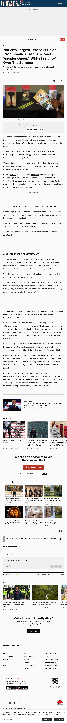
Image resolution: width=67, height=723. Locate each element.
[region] (33, 716)
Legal (46, 656)
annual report (35, 184)
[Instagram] (15, 703)
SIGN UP (62, 39)
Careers (26, 662)
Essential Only (59, 719)
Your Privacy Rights (51, 653)
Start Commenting (33, 467)
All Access (6, 659)
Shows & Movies (8, 656)
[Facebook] (5, 703)
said (47, 335)
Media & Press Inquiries (52, 659)
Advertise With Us (29, 656)
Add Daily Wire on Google (35, 129)
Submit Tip (33, 631)
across (13, 175)
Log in (44, 474)
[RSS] (24, 703)
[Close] (64, 713)
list (30, 155)
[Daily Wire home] (33, 39)
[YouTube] (19, 703)
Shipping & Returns (50, 662)
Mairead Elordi (7, 73)
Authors (26, 659)
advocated (45, 355)
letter (29, 373)
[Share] (61, 81)
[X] (10, 703)
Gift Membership (29, 668)
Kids (4, 665)
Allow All (47, 719)
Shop (4, 662)
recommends (16, 282)
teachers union (26, 137)
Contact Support (29, 665)
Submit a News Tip (50, 668)
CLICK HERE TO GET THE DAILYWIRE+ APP (21, 254)
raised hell (35, 175)
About (26, 653)
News (5, 653)
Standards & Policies (51, 665)
